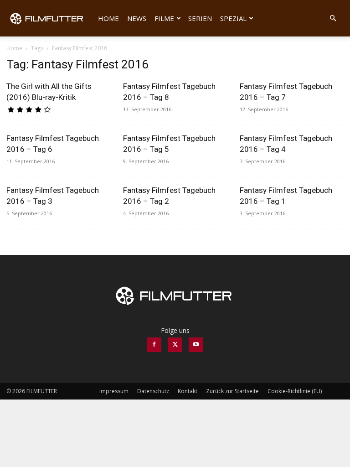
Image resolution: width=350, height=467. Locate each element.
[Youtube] (196, 344)
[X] (175, 344)
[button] (333, 18)
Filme (164, 18)
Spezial (233, 18)
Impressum (114, 391)
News (136, 18)
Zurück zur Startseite (232, 391)
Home (108, 18)
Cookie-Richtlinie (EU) (295, 391)
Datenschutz (153, 391)
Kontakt (187, 391)
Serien (200, 18)
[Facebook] (154, 344)
